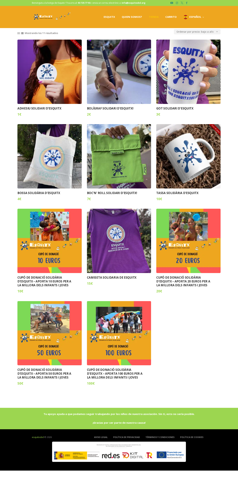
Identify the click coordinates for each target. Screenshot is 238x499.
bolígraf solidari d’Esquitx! (110, 108)
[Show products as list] (22, 33)
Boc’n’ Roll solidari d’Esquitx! (112, 193)
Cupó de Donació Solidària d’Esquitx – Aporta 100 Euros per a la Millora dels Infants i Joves (115, 373)
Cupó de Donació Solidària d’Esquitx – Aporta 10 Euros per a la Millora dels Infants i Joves (44, 281)
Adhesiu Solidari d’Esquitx (39, 108)
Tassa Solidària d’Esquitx (177, 193)
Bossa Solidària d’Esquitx (38, 193)
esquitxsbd (38, 437)
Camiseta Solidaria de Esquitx (111, 277)
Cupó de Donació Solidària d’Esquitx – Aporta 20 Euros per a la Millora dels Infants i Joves (183, 281)
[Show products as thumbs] (18, 33)
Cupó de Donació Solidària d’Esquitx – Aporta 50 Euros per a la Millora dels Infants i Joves (44, 373)
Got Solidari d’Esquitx (174, 108)
